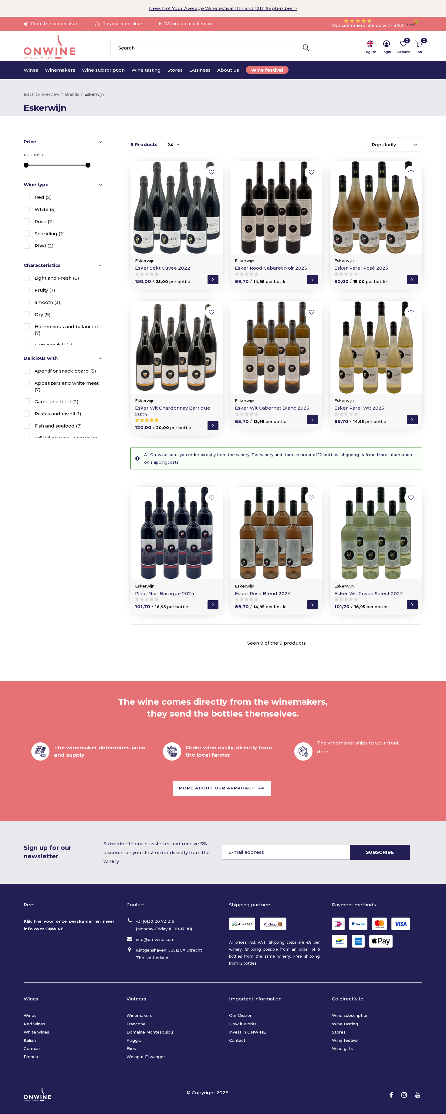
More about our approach (217, 787)
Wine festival (267, 70)
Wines (31, 70)
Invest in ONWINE (247, 1032)
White (45, 209)
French (31, 1056)
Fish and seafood (58, 426)
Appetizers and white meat (67, 386)
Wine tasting (146, 70)
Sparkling (50, 234)
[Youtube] (417, 1095)
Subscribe (380, 852)
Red (43, 197)
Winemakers (60, 70)
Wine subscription (103, 70)
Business (200, 70)
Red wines (34, 1023)
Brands (72, 94)
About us (228, 70)
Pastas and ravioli (58, 414)
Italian (30, 1040)
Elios (131, 1048)
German (32, 1048)
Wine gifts (342, 1048)
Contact (237, 1040)
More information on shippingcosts (278, 458)
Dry (43, 314)
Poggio (134, 1040)
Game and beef (57, 401)
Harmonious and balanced (66, 330)
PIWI (44, 246)
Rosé (44, 221)
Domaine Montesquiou (150, 1032)
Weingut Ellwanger (146, 1056)
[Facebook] (391, 1095)
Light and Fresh (57, 278)
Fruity (45, 290)
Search (305, 47)
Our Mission (240, 1015)
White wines (36, 1032)
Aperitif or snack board (65, 371)
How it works (242, 1023)
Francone (136, 1023)
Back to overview (42, 94)
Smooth (47, 302)
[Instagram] (404, 1095)
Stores (175, 70)
